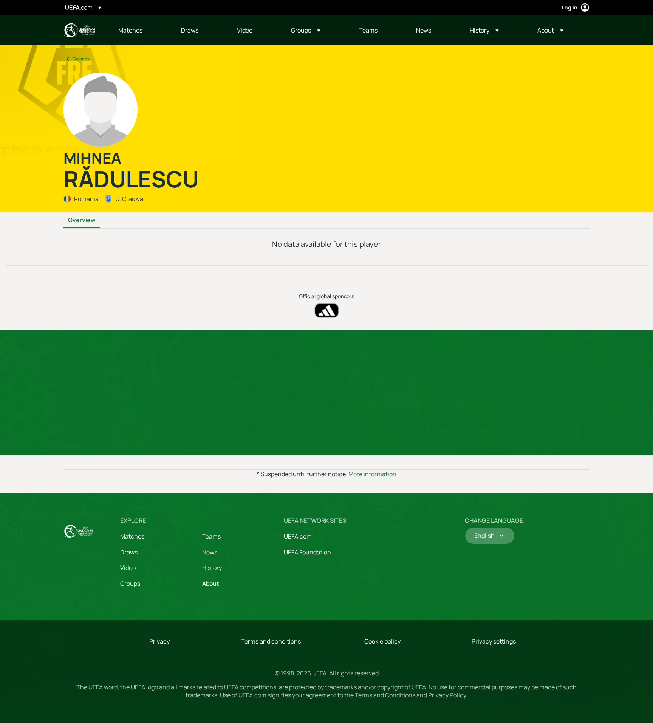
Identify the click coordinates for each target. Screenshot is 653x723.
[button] (305, 30)
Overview (82, 220)
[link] (130, 30)
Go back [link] (81, 59)
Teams (211, 536)
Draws (129, 552)
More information (372, 474)
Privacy (159, 641)
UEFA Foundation (307, 552)
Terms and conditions (271, 641)
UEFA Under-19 (79, 30)
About (210, 583)
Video (128, 568)
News (209, 552)
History (212, 568)
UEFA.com (298, 536)
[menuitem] (140, 30)
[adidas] (326, 310)
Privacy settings (494, 641)
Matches (132, 536)
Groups (130, 583)
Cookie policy (382, 641)
